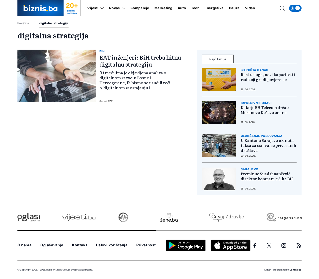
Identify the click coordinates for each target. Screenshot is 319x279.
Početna (23, 23)
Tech (195, 8)
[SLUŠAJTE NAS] (123, 217)
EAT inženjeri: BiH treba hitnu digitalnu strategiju (140, 60)
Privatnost (146, 245)
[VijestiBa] (78, 217)
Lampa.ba (296, 270)
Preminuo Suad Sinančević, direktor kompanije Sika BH (267, 176)
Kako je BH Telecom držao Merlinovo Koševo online (265, 110)
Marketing (163, 8)
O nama (24, 245)
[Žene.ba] (169, 217)
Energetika (214, 8)
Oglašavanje (51, 245)
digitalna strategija (54, 23)
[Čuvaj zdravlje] (226, 217)
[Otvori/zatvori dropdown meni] (101, 8)
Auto (182, 8)
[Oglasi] (28, 217)
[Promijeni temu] (295, 8)
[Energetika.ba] (284, 217)
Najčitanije (217, 58)
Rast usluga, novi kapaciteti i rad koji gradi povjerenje (268, 77)
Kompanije (140, 8)
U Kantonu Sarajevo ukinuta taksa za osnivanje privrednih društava (268, 145)
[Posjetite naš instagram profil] (283, 245)
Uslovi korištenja (111, 245)
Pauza (234, 8)
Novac (114, 8)
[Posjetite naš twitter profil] (269, 245)
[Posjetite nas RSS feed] (299, 245)
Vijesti (93, 8)
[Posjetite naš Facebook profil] (254, 245)
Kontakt (79, 245)
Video (250, 8)
